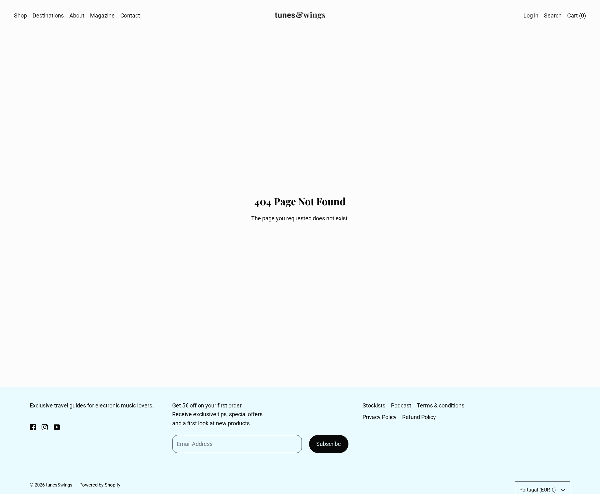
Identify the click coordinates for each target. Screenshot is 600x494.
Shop (20, 15)
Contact (130, 15)
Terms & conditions (440, 405)
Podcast (401, 405)
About (76, 15)
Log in (530, 15)
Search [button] (553, 15)
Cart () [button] (576, 15)
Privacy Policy (379, 417)
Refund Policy (419, 417)
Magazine (102, 15)
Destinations (48, 15)
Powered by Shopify (99, 485)
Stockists (373, 405)
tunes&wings (59, 485)
